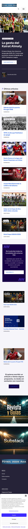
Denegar (14, 519)
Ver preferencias (14, 523)
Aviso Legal (23, 526)
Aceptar (14, 515)
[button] (26, 495)
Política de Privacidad (15, 526)
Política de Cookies (7, 526)
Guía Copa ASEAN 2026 (12, 234)
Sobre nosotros (5, 476)
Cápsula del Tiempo (8, 38)
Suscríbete (10, 272)
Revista (6, 220)
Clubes (6, 169)
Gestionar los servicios (13, 510)
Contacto (14, 386)
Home (3, 473)
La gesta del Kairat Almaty (12, 44)
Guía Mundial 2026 (12, 74)
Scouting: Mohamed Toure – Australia (14, 329)
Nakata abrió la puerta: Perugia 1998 (13, 362)
